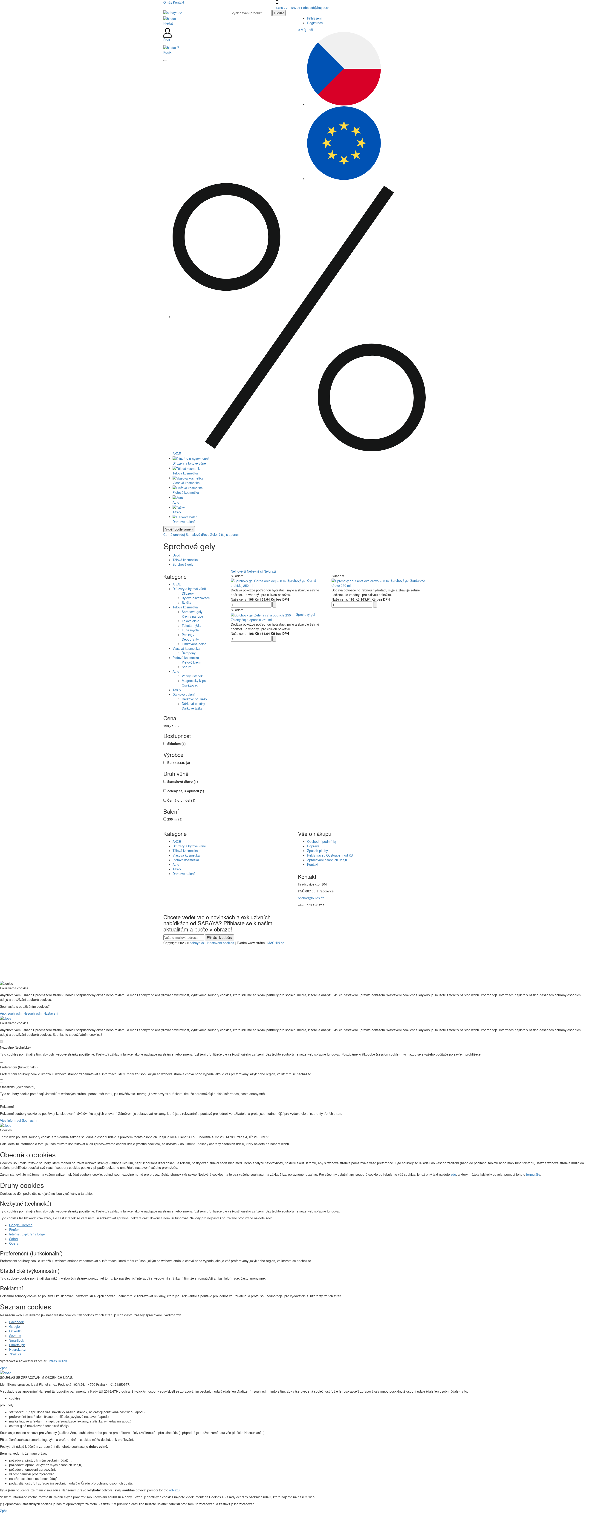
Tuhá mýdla (190, 630)
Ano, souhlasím (11, 1013)
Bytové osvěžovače (196, 598)
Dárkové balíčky (193, 703)
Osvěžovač (190, 685)
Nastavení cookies (220, 942)
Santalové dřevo (197, 534)
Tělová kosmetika (185, 559)
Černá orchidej (174, 534)
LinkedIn (15, 1331)
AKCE (177, 584)
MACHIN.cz (275, 942)
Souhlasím (29, 1120)
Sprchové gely (183, 564)
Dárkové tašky (192, 708)
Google (14, 1326)
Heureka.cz (17, 1349)
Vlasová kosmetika (186, 648)
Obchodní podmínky (322, 841)
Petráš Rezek (57, 1361)
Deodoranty (190, 639)
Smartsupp (17, 1345)
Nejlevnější (255, 571)
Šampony (189, 653)
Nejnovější (238, 571)
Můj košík (306, 29)
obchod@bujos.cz (316, 7)
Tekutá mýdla (191, 625)
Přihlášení (314, 18)
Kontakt (178, 2)
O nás (168, 2)
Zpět (3, 1367)
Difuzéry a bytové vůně (189, 588)
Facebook (16, 1322)
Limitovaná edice (194, 644)
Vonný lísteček (192, 676)
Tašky (177, 689)
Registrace (315, 22)
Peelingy (188, 634)
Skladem (176, 743)
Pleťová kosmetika (186, 657)
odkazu (174, 1490)
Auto (176, 671)
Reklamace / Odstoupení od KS (330, 855)
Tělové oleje (190, 621)
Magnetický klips (194, 680)
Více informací (10, 1120)
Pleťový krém (191, 662)
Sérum (186, 666)
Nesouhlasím (33, 1013)
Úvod (176, 555)
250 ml (174, 819)
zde (453, 1174)
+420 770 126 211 (289, 7)
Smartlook (16, 1340)
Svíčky (186, 602)
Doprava (313, 846)
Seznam (15, 1335)
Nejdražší (270, 571)
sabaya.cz (197, 942)
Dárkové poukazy (194, 699)
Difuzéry (188, 593)
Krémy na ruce (192, 616)
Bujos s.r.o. (178, 762)
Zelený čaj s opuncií (224, 534)
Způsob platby (317, 850)
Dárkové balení (184, 694)
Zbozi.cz (15, 1354)
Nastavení (50, 1013)
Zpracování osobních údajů (327, 859)
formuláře (533, 1174)
